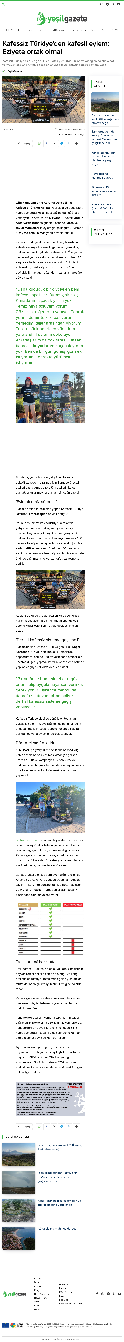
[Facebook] (96, 4)
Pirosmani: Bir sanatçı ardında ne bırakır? (103, 191)
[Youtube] (119, 4)
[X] (113, 4)
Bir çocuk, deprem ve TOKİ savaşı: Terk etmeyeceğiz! (105, 119)
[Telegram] (107, 4)
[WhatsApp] (39, 143)
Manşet (81, 134)
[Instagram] (102, 4)
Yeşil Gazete (14, 71)
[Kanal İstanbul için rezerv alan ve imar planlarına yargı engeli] (18, 1210)
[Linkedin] (69, 143)
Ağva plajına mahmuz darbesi (57, 1228)
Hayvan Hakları (66, 134)
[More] (76, 143)
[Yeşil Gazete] (4, 71)
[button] (3, 5)
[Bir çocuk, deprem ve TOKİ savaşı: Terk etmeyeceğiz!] (18, 1154)
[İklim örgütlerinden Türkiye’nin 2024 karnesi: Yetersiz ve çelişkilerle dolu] (18, 1182)
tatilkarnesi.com (26, 840)
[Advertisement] (50, 174)
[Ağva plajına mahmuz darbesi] (18, 1238)
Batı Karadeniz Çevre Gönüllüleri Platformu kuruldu (103, 208)
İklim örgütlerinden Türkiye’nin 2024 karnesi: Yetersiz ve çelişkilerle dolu (58, 1177)
